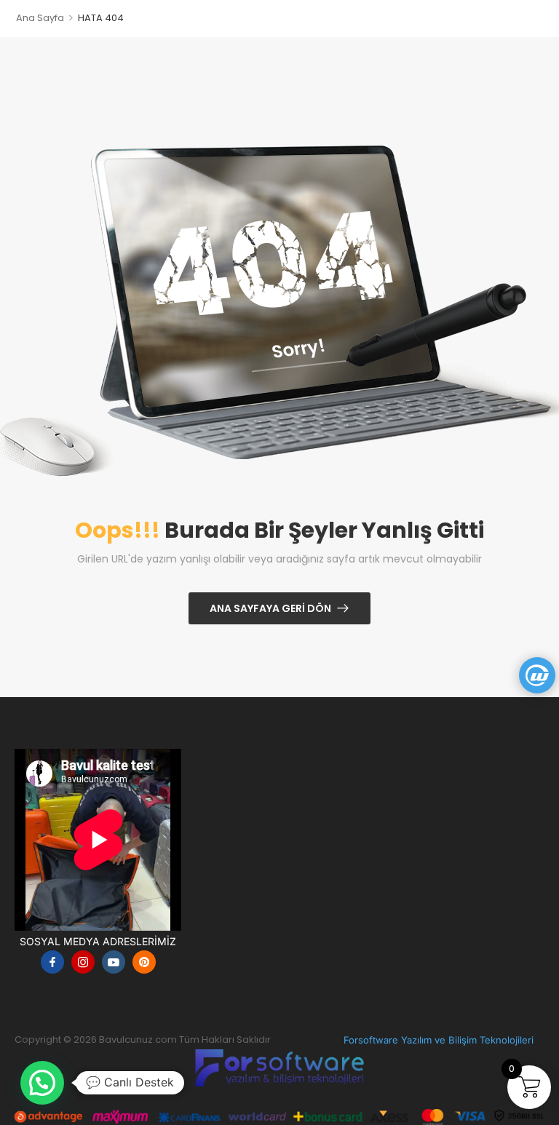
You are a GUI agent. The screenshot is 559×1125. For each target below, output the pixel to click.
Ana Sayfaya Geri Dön (270, 608)
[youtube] (113, 962)
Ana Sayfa (40, 18)
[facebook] (52, 962)
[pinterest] (144, 962)
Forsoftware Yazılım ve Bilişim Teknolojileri (439, 1040)
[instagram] (83, 962)
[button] (42, 1083)
